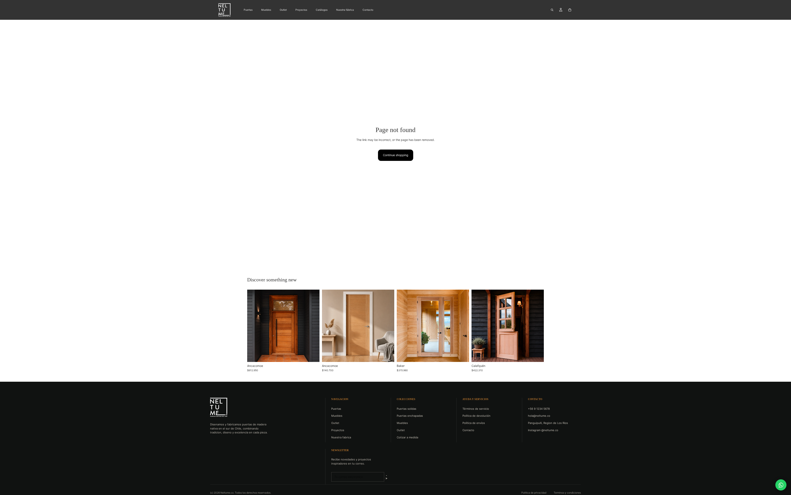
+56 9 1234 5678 (539, 408)
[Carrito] (569, 9)
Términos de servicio (475, 408)
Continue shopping (395, 155)
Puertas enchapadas (410, 415)
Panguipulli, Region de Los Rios (548, 423)
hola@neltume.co (539, 415)
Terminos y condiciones (567, 492)
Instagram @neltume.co (543, 430)
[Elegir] (313, 355)
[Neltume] (218, 407)
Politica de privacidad (533, 492)
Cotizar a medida (407, 437)
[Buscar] (552, 9)
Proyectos (337, 430)
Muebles (336, 415)
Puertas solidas (406, 408)
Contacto (468, 430)
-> (386, 477)
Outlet (335, 423)
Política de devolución (476, 415)
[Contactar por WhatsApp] (780, 484)
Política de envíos (473, 423)
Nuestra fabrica (341, 437)
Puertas (336, 408)
